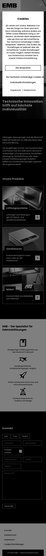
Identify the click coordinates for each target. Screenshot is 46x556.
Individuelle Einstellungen (23, 82)
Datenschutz (30, 90)
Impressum (15, 90)
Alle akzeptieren (23, 67)
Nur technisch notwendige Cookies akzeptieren (23, 77)
